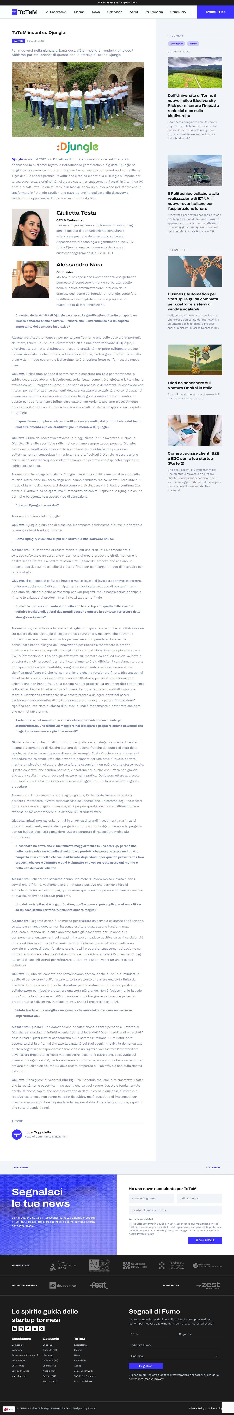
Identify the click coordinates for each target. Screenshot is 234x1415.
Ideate (46, 1355)
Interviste (18, 41)
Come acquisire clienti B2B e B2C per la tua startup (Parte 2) (194, 458)
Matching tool (19, 1376)
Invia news (205, 1240)
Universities (18, 1365)
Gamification (176, 44)
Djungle (17, 159)
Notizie (46, 1371)
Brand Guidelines (83, 1381)
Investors (17, 1350)
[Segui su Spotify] (42, 1328)
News (96, 11)
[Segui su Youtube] (35, 1328)
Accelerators (18, 1360)
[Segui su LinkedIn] (14, 1328)
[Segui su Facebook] (28, 1328)
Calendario (114, 11)
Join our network (83, 1371)
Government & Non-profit (25, 1355)
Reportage (48, 1381)
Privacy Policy (145, 1233)
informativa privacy (151, 1379)
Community (178, 11)
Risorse (79, 11)
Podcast (47, 1376)
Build (45, 1345)
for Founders (154, 11)
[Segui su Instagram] (21, 1328)
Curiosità (47, 1350)
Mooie (91, 1408)
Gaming (193, 44)
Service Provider (20, 1371)
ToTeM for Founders (85, 1376)
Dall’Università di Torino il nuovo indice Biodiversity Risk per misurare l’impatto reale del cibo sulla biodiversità (193, 106)
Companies (18, 1345)
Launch (47, 1365)
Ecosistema (58, 11)
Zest (68, 1408)
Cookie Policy (214, 1408)
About (134, 11)
